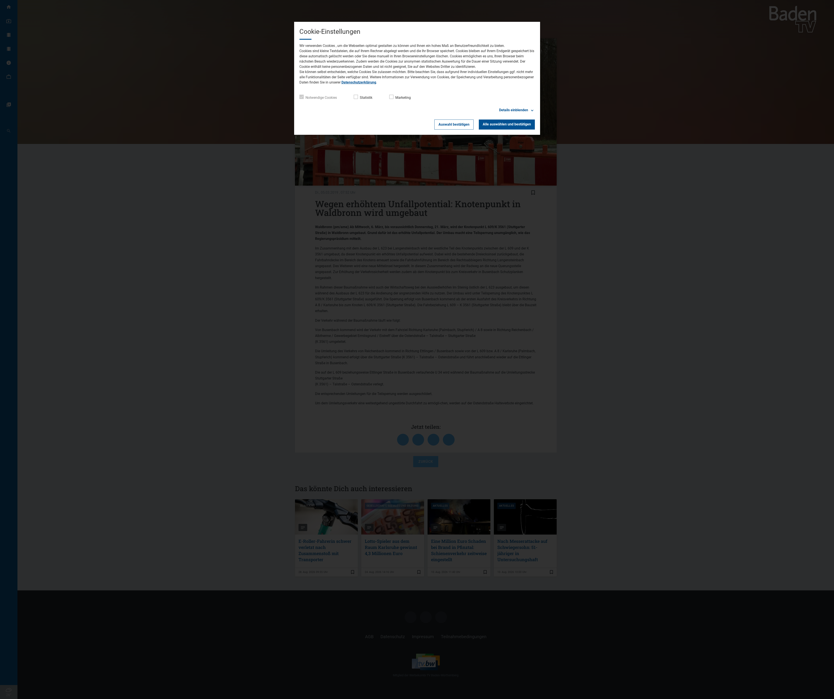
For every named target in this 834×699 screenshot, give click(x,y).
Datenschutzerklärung (358, 82)
